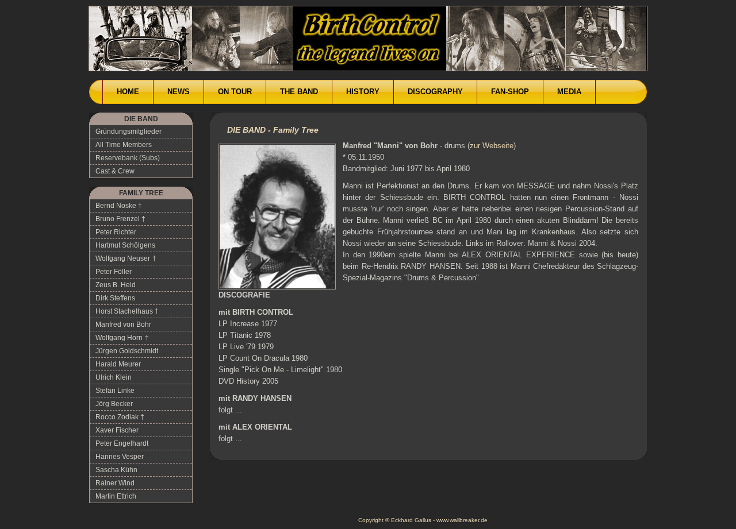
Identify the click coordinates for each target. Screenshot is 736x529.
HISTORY (362, 91)
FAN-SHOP (510, 91)
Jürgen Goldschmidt (126, 351)
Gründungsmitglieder (128, 132)
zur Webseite (491, 145)
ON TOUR (235, 91)
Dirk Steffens (115, 298)
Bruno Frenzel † (120, 219)
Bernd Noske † (118, 206)
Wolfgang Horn (119, 338)
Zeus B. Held (115, 285)
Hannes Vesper (119, 457)
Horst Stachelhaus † (127, 311)
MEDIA (569, 91)
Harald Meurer (118, 364)
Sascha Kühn (116, 470)
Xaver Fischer (117, 430)
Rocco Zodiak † (119, 417)
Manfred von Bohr (123, 325)
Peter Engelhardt (121, 443)
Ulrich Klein (113, 377)
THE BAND (299, 91)
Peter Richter (115, 232)
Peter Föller (113, 272)
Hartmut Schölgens (125, 245)
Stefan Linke (115, 391)
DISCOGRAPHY (435, 91)
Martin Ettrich (115, 496)
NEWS (178, 91)
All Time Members (123, 145)
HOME (128, 91)
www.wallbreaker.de (462, 520)
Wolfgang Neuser (122, 258)
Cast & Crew (115, 171)
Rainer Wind (115, 483)
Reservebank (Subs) (127, 158)
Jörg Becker (114, 404)
